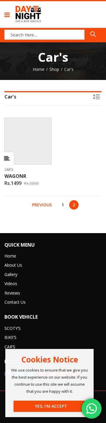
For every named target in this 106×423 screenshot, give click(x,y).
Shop (54, 69)
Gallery (10, 274)
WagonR (15, 176)
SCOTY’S (12, 328)
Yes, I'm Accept (51, 406)
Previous (42, 205)
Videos (10, 283)
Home (38, 69)
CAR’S (9, 347)
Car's (8, 169)
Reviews (12, 293)
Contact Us (15, 302)
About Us (13, 265)
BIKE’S (10, 337)
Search (93, 34)
